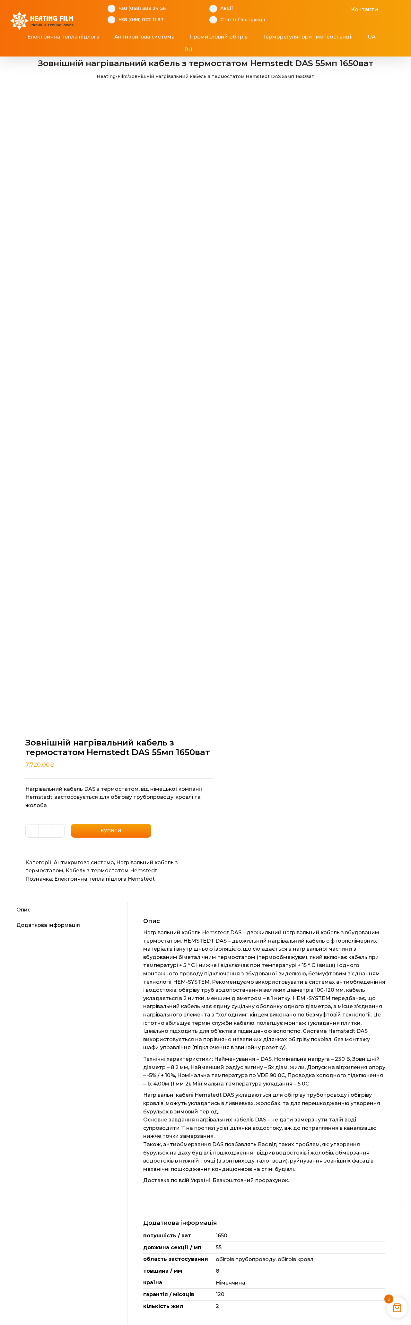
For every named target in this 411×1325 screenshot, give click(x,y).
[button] (217, 49)
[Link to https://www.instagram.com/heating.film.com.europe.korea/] (324, 8)
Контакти (364, 9)
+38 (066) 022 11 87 (140, 19)
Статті (228, 19)
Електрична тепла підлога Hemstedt (104, 879)
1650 (221, 1236)
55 (219, 1247)
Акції (226, 8)
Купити (111, 830)
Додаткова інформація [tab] (48, 925)
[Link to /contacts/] (344, 8)
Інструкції (252, 19)
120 (220, 1294)
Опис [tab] (23, 910)
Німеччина (230, 1283)
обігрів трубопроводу (245, 1259)
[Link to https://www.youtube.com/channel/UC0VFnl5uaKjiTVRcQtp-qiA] (334, 8)
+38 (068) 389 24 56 (142, 8)
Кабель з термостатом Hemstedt (111, 870)
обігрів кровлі (296, 1259)
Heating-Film (112, 76)
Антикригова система (84, 862)
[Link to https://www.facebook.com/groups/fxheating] (314, 8)
